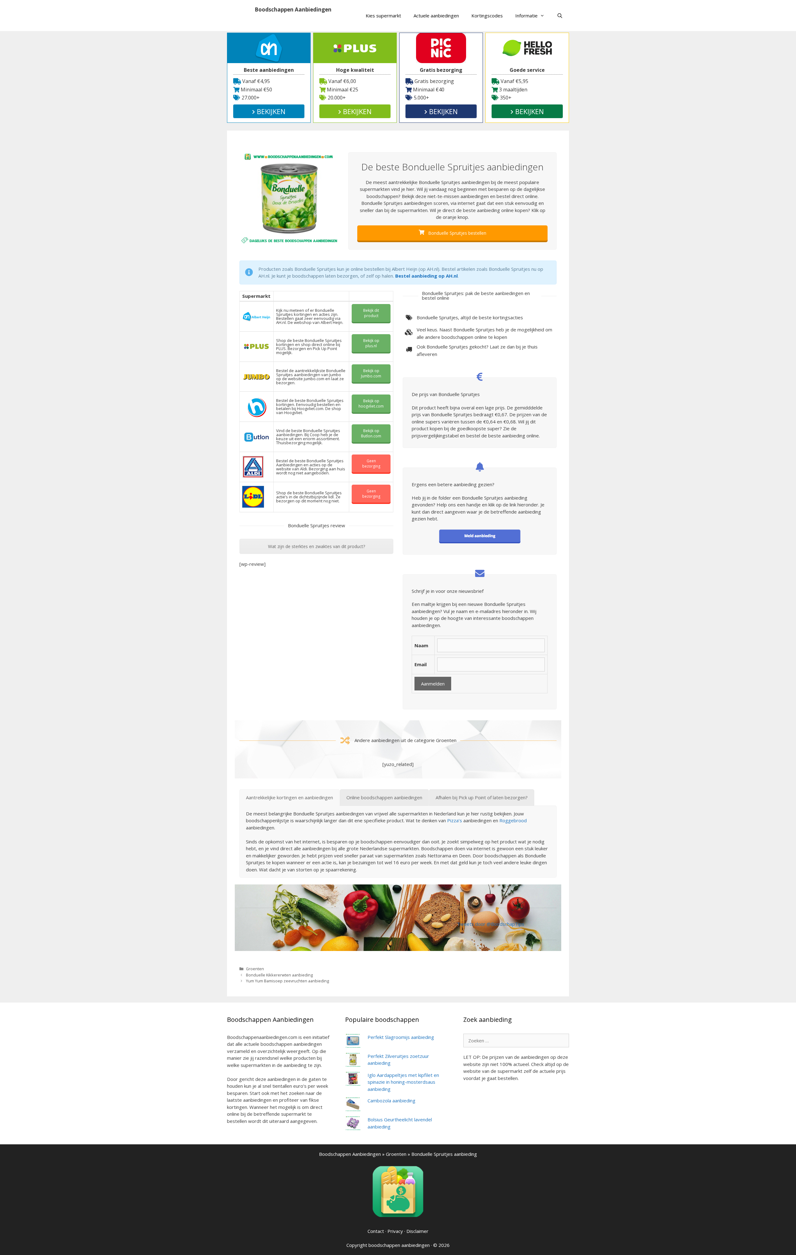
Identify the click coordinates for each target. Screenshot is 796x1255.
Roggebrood (513, 820)
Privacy (395, 1231)
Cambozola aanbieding (391, 1100)
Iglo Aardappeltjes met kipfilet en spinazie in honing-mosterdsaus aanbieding (403, 1082)
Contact (376, 1231)
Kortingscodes (487, 15)
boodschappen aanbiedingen (399, 1245)
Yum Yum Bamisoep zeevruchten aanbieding (287, 981)
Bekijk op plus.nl (371, 343)
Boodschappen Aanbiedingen (293, 9)
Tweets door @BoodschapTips (490, 924)
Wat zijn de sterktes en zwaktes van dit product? (316, 546)
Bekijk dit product (371, 313)
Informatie (526, 15)
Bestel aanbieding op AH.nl (426, 276)
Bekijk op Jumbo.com (371, 373)
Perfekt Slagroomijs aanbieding (401, 1037)
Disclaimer (417, 1231)
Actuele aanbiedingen (436, 15)
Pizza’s (454, 820)
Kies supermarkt (383, 15)
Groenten (255, 968)
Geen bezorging (371, 463)
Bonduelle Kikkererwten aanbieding (279, 975)
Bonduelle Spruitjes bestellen (456, 233)
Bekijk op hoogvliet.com (371, 403)
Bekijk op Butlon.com (371, 433)
